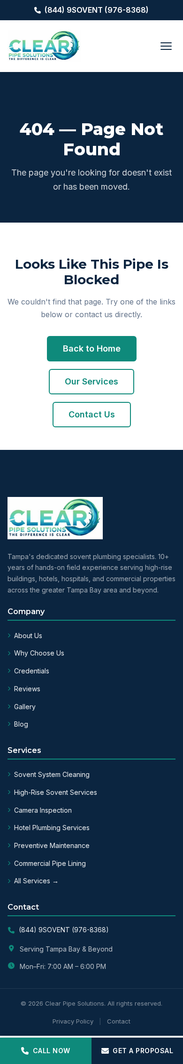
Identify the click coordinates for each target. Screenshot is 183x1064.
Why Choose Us (39, 653)
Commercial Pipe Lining (50, 863)
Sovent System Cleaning (52, 774)
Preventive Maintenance (52, 845)
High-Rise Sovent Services (55, 792)
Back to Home (92, 348)
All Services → (36, 881)
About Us (28, 636)
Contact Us (92, 414)
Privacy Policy (73, 1021)
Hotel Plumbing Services (52, 828)
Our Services (91, 381)
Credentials (31, 671)
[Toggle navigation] (166, 46)
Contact (118, 1021)
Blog (21, 724)
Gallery (25, 707)
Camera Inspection (43, 810)
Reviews (27, 689)
